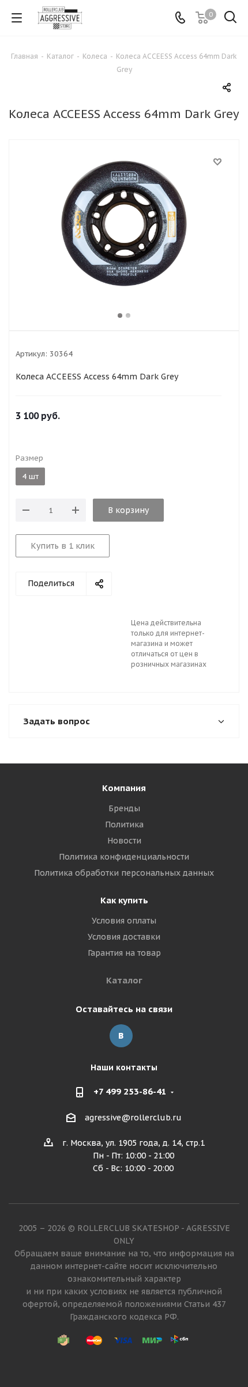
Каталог (124, 980)
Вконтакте (121, 1035)
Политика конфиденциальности (124, 857)
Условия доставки (124, 937)
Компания (124, 787)
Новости (124, 840)
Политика (124, 824)
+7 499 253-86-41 (130, 1091)
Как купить (124, 900)
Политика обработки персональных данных (124, 873)
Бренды (124, 808)
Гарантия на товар (124, 953)
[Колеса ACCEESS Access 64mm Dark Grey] (124, 223)
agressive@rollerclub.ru (133, 1117)
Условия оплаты (124, 920)
